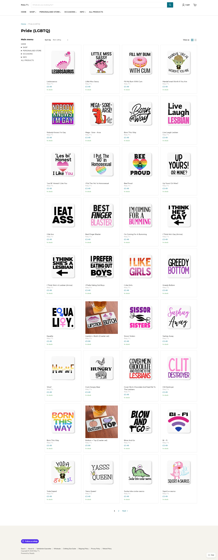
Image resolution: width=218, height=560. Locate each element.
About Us (31, 549)
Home (23, 24)
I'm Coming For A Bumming (135, 234)
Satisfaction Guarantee (44, 549)
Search (23, 549)
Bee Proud (128, 183)
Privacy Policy (95, 549)
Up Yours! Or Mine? (170, 183)
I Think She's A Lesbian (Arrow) (59, 285)
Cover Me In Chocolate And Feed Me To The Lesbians (140, 388)
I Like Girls (128, 285)
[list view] (195, 40)
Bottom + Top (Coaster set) (96, 440)
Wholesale (57, 549)
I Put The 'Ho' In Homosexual (97, 183)
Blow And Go (129, 440)
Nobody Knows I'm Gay (56, 132)
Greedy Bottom (169, 285)
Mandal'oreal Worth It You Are (175, 81)
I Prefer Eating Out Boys (95, 285)
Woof (49, 387)
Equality (50, 336)
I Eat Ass (50, 234)
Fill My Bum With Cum (133, 81)
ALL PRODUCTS (96, 12)
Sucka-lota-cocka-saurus (134, 491)
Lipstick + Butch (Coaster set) (97, 336)
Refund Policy (107, 549)
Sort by (48, 40)
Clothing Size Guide (69, 549)
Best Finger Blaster (93, 234)
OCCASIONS (70, 12)
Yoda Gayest (52, 491)
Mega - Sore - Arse (93, 132)
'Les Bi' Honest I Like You (57, 183)
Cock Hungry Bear (92, 387)
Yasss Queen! (90, 491)
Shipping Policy (83, 549)
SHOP (32, 12)
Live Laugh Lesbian (170, 132)
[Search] (170, 5)
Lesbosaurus (52, 81)
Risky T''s (50, 84)
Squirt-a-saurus (169, 491)
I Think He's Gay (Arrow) (173, 234)
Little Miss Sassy (92, 81)
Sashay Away (168, 336)
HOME (23, 12)
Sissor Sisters (129, 336)
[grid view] (192, 40)
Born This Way (130, 132)
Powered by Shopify (27, 553)
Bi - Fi (165, 440)
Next (124, 511)
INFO (82, 12)
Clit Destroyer (168, 387)
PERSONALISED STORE (50, 12)
